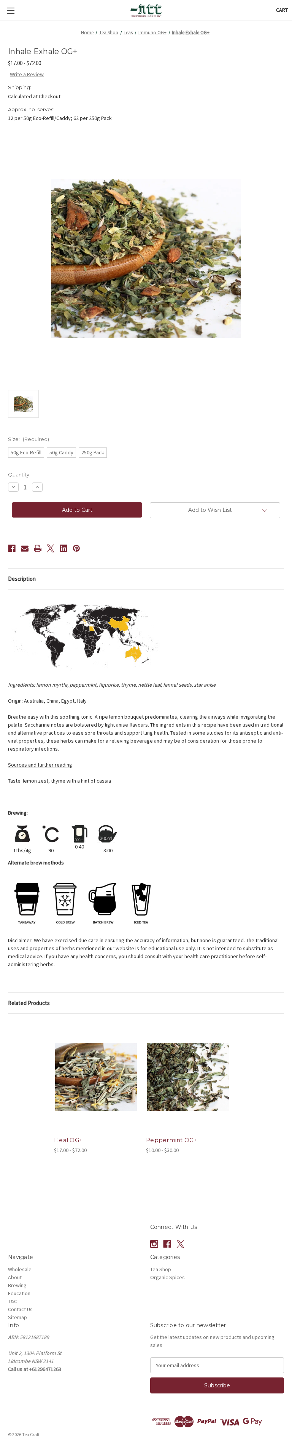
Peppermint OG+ (171, 1140)
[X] (50, 548)
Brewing (17, 1285)
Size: (28, 439)
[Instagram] (154, 1244)
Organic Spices (167, 1277)
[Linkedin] (63, 548)
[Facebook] (12, 548)
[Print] (37, 548)
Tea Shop (160, 1269)
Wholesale (20, 1269)
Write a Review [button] (27, 74)
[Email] (25, 548)
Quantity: (19, 474)
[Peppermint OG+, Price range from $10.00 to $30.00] (188, 1077)
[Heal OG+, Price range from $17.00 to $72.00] (96, 1077)
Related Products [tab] (29, 1003)
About (15, 1277)
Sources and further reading (40, 764)
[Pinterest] (76, 548)
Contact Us (20, 1309)
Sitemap (17, 1317)
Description (22, 578)
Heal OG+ (68, 1140)
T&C (12, 1301)
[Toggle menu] (10, 10)
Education (19, 1293)
